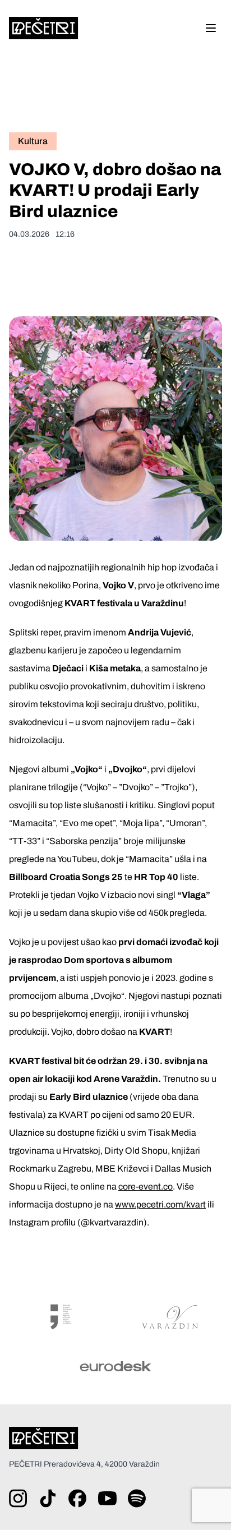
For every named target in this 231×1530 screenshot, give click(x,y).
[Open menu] (211, 28)
